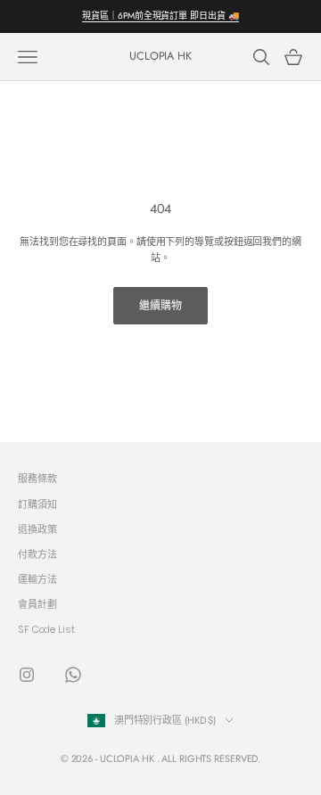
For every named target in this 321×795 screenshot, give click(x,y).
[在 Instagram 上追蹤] (27, 675)
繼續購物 (160, 305)
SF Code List (46, 629)
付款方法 (37, 554)
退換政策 (37, 529)
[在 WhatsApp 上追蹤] (73, 675)
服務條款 (37, 478)
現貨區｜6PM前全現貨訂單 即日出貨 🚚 (160, 15)
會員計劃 (37, 604)
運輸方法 (37, 579)
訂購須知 (37, 504)
